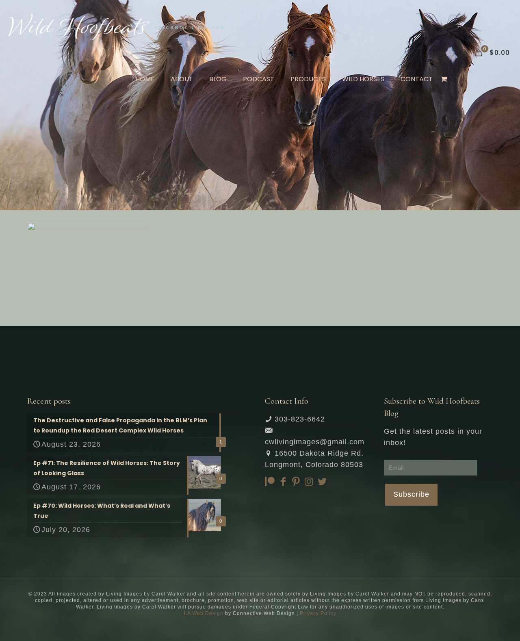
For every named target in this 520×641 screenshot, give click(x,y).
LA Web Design (203, 613)
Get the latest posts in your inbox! (433, 437)
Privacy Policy (318, 613)
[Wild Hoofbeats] (115, 26)
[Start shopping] (444, 79)
